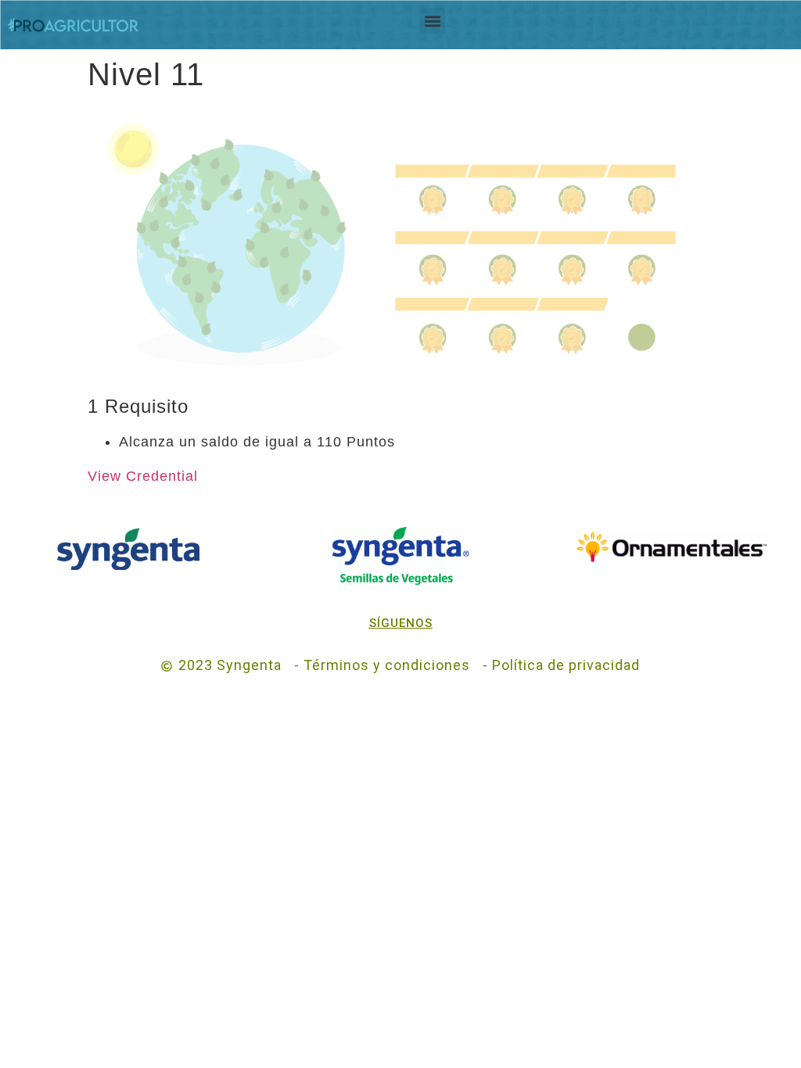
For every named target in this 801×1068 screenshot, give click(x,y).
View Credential (143, 476)
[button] (432, 21)
